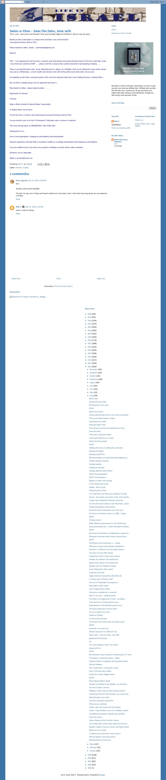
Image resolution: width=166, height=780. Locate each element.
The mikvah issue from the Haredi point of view (107, 428)
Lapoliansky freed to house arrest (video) (104, 556)
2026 (90, 314)
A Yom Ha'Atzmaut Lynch (98, 484)
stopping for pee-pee (96, 468)
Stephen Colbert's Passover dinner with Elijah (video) (109, 727)
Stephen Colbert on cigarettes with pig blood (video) (108, 661)
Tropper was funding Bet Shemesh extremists (106, 500)
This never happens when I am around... (104, 645)
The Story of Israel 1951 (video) (101, 553)
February (93, 747)
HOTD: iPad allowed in (97, 477)
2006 (90, 765)
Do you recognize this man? (99, 612)
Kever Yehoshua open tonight (100, 671)
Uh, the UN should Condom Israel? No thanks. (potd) (109, 504)
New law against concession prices (102, 737)
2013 (90, 357)
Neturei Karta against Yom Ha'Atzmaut (103, 563)
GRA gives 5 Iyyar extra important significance (106, 546)
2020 (90, 334)
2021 (90, 330)
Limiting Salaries (95, 464)
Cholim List (139, 120)
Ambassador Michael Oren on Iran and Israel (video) (108, 415)
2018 (90, 340)
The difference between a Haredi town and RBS (107, 714)
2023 (90, 324)
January (93, 751)
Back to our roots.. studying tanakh (102, 596)
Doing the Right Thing (97, 425)
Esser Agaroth (21, 181)
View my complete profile (121, 128)
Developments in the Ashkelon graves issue (105, 605)
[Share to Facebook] (46, 164)
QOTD (91, 517)
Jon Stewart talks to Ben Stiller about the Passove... (109, 724)
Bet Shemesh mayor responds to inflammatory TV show (110, 655)
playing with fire (95, 648)
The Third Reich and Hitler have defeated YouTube (108, 494)
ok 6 (115, 144)
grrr (90, 642)
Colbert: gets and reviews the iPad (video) (104, 707)
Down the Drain (95, 431)
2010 (90, 367)
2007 (90, 761)
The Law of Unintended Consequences (103, 582)
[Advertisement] (58, 264)
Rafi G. (21, 164)
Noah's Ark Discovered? (98, 441)
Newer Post (16, 279)
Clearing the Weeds (96, 451)
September (94, 379)
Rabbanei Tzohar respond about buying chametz (107, 691)
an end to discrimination (98, 619)
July (91, 386)
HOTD (91, 444)
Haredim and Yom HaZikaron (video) (102, 566)
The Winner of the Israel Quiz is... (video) (104, 543)
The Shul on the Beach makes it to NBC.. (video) (107, 514)
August (93, 383)
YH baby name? (95, 520)
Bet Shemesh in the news (98, 405)
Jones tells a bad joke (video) (100, 435)
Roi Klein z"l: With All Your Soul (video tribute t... (107, 550)
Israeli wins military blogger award (101, 674)
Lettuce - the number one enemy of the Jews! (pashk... (109, 497)
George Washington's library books (102, 507)
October (93, 376)
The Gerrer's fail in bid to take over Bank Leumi (107, 622)
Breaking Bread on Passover (100, 740)
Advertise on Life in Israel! (121, 33)
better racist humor (96, 412)
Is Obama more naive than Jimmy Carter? (105, 734)
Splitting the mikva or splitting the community (106, 448)
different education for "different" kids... (104, 632)
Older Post (101, 279)
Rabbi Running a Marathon (121, 141)
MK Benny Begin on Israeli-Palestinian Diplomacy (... (109, 458)
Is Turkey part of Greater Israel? (101, 579)
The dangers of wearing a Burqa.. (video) (104, 658)
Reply (18, 199)
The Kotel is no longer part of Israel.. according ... (107, 599)
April (92, 396)
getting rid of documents (98, 638)
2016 (90, 347)
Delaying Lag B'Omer (97, 454)
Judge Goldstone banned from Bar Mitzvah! (105, 576)
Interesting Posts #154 (97, 422)
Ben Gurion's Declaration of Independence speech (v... (109, 533)
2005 (90, 768)
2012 (90, 360)
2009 (90, 755)
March (92, 744)
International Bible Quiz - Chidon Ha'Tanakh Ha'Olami (109, 527)
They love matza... (96, 717)
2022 (90, 327)
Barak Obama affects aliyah (99, 681)
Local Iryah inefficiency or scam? (101, 438)
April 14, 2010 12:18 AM (34, 207)
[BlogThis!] (41, 164)
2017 (90, 344)
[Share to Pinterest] (48, 164)
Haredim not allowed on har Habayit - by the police (108, 684)
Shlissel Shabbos (95, 664)
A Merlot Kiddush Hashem (99, 461)
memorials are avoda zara (99, 628)
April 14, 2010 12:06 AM (37, 181)
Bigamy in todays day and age (100, 481)
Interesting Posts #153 (97, 490)
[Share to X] (43, 164)
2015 (90, 350)
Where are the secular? (97, 730)
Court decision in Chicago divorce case (103, 602)
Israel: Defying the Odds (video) (101, 569)
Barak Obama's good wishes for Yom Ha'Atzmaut (107, 523)
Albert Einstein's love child (99, 697)
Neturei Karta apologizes (98, 474)
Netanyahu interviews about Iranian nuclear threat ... (108, 536)
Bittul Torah (93, 399)
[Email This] (38, 164)
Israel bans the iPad (96, 573)
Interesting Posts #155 (97, 402)
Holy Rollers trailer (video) (98, 586)
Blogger (102, 775)
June (92, 389)
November (94, 373)
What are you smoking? (98, 704)
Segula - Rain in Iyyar (97, 487)
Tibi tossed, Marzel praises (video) (102, 418)
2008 (90, 758)
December (94, 369)
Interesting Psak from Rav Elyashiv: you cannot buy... (109, 694)
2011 (90, 363)
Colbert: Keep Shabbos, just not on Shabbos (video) (108, 710)
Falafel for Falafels (96, 615)
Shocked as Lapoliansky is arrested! (102, 592)
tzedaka (26, 168)
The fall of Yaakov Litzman (99, 688)
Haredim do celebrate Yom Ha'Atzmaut (103, 559)
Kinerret (19, 168)
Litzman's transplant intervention (101, 701)
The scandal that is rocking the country (103, 668)
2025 (90, 317)
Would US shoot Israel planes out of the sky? (106, 510)
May (92, 392)
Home (59, 279)
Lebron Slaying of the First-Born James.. (104, 720)
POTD (91, 408)
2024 (90, 321)
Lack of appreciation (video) (99, 589)
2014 (90, 353)
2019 (90, 337)
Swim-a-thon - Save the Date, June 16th (104, 635)
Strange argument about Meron (100, 471)
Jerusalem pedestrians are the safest (103, 609)
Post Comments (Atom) (63, 286)
